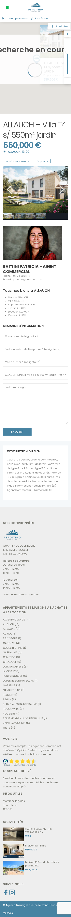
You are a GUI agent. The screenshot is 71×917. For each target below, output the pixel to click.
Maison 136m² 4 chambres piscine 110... (42, 863)
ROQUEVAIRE (11, 709)
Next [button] (61, 189)
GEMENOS (9, 657)
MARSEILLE (9, 685)
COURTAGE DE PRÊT (18, 771)
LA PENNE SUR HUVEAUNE (18, 681)
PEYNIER (8, 695)
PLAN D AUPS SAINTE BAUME (20, 704)
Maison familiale (35, 845)
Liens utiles (10, 805)
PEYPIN (7, 699)
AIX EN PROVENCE (14, 619)
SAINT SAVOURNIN (14, 723)
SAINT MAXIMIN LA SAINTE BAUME (23, 718)
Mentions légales (14, 801)
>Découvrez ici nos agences (21, 594)
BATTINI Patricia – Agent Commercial (29, 269)
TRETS (6, 728)
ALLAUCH (14, 152)
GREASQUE (10, 662)
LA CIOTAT (9, 671)
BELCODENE (10, 638)
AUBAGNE (9, 629)
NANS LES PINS (12, 690)
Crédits (7, 809)
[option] (35, 189)
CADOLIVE (9, 643)
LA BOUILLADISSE (13, 666)
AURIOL (7, 633)
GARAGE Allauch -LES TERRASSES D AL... (38, 830)
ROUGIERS (9, 714)
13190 (25, 152)
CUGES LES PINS (12, 648)
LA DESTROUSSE (12, 676)
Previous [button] (9, 189)
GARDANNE (10, 652)
